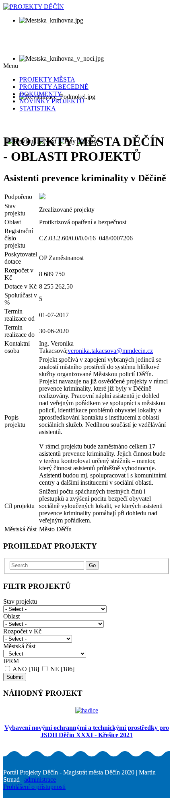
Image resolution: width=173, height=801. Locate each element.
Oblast (11, 616)
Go (92, 565)
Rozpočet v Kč (22, 631)
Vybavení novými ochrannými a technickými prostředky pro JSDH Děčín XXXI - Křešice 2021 (86, 731)
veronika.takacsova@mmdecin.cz (110, 350)
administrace (40, 779)
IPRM (11, 661)
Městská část (19, 646)
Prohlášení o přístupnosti (34, 786)
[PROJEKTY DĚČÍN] (33, 6)
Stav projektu (20, 601)
